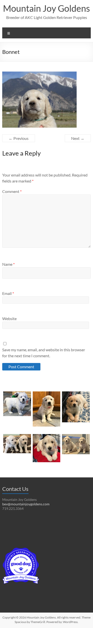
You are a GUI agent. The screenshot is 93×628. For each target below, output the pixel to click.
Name (8, 264)
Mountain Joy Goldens (46, 8)
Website (9, 318)
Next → (77, 138)
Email (8, 293)
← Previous (19, 138)
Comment (12, 191)
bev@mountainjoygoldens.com (26, 504)
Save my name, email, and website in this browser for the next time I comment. (43, 352)
